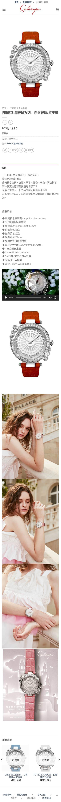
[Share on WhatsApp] (5, 150)
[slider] (28, 297)
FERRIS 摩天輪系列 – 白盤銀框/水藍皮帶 (16, 776)
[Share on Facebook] (10, 150)
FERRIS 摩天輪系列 (18, 108)
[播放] (6, 297)
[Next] (58, 765)
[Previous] (2, 765)
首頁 (4, 108)
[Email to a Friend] (21, 150)
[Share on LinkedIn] (31, 150)
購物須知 (46, 798)
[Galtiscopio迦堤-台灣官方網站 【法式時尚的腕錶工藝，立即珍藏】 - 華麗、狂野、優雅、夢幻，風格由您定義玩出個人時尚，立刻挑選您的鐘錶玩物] (30, 9)
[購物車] (57, 9)
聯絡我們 (8, 794)
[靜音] (50, 297)
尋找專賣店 (22, 794)
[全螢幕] (54, 297)
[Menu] (4, 9)
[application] (30, 285)
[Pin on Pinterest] (26, 150)
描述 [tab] (4, 168)
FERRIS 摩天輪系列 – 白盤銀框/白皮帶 (45, 776)
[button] (30, 285)
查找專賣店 (27, 2)
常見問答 (41, 794)
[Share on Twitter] (15, 150)
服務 (16, 2)
